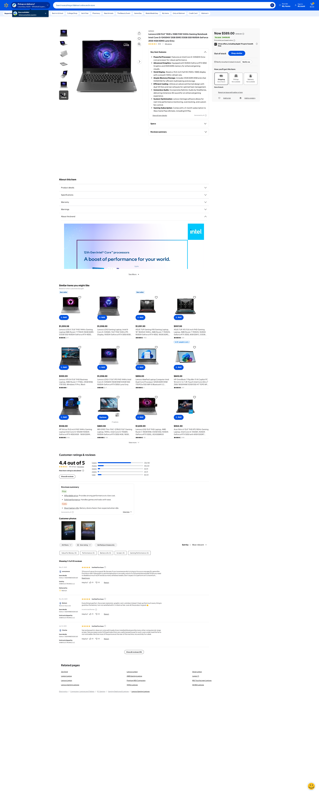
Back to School (57, 13)
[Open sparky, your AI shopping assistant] (311, 786)
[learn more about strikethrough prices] (243, 34)
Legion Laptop (66, 676)
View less (126, 512)
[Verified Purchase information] (105, 567)
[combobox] (164, 5)
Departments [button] (9, 13)
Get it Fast (84, 13)
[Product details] (205, 188)
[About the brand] (205, 216)
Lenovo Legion (132, 672)
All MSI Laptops (198, 685)
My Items (165, 13)
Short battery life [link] (71, 508)
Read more (86, 578)
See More (132, 274)
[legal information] (234, 40)
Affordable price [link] (71, 495)
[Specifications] (205, 195)
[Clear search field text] (267, 5)
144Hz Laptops (132, 685)
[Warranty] (205, 202)
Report (106, 582)
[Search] (272, 5)
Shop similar (236, 53)
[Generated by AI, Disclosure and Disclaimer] (206, 115)
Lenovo (151, 31)
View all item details (160, 115)
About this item (67, 179)
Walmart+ (205, 13)
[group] (160, 44)
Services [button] (25, 13)
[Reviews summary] (162, 44)
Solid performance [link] (72, 499)
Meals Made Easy (152, 13)
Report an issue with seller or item (230, 92)
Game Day (138, 13)
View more (132, 442)
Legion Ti (195, 676)
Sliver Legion (197, 672)
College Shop (72, 13)
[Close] (46, 13)
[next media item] (139, 61)
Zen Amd (64, 672)
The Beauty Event (123, 13)
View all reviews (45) (134, 652)
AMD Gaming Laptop (134, 676)
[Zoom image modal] (139, 44)
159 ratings (168, 44)
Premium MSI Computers (136, 680)
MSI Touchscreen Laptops (201, 680)
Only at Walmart (179, 13)
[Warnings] (205, 209)
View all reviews (67, 476)
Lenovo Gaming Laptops (70, 685)
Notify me (246, 62)
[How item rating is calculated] (83, 471)
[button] (285, 5)
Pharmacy (96, 13)
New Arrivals (108, 13)
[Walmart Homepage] (6, 5)
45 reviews (80, 467)
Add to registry (249, 98)
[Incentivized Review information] (96, 610)
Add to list (227, 98)
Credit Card (193, 13)
